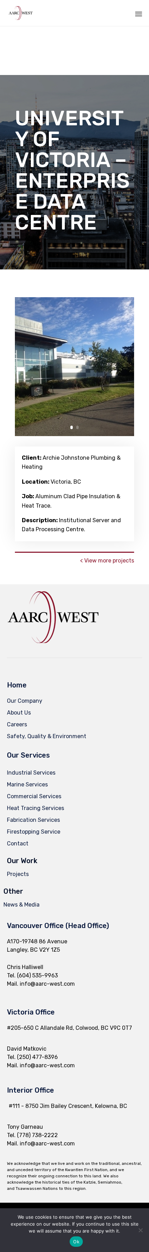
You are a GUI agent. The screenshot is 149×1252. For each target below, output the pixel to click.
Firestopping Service (33, 831)
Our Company (24, 701)
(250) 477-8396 (37, 1057)
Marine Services (27, 784)
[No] (140, 1230)
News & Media (21, 904)
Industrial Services (31, 772)
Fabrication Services (33, 820)
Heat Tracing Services (35, 808)
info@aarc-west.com (47, 983)
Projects (18, 874)
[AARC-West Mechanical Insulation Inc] (20, 13)
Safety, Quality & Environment (46, 736)
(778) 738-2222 (37, 1135)
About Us (19, 712)
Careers (17, 724)
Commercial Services (34, 796)
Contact (17, 843)
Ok (76, 1241)
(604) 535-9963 (37, 975)
